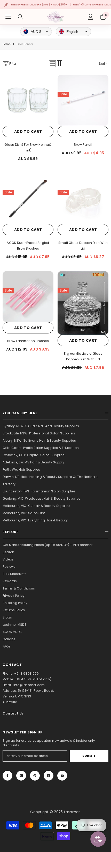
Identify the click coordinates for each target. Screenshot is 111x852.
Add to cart (28, 131)
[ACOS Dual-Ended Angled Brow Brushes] (28, 198)
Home (7, 44)
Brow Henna (25, 44)
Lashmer (72, 811)
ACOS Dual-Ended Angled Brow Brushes (28, 246)
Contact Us (13, 713)
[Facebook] (7, 776)
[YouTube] (62, 776)
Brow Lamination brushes (28, 341)
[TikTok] (48, 776)
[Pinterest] (35, 776)
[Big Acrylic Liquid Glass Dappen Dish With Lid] (83, 303)
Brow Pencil (83, 144)
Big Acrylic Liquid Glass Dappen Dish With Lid (83, 356)
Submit (89, 756)
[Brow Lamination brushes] (28, 296)
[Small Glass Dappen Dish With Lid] (83, 198)
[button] (52, 63)
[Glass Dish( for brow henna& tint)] (28, 100)
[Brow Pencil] (83, 100)
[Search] (20, 17)
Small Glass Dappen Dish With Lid (83, 246)
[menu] (8, 17)
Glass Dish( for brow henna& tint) (27, 147)
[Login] (90, 17)
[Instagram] (21, 776)
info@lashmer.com (29, 685)
